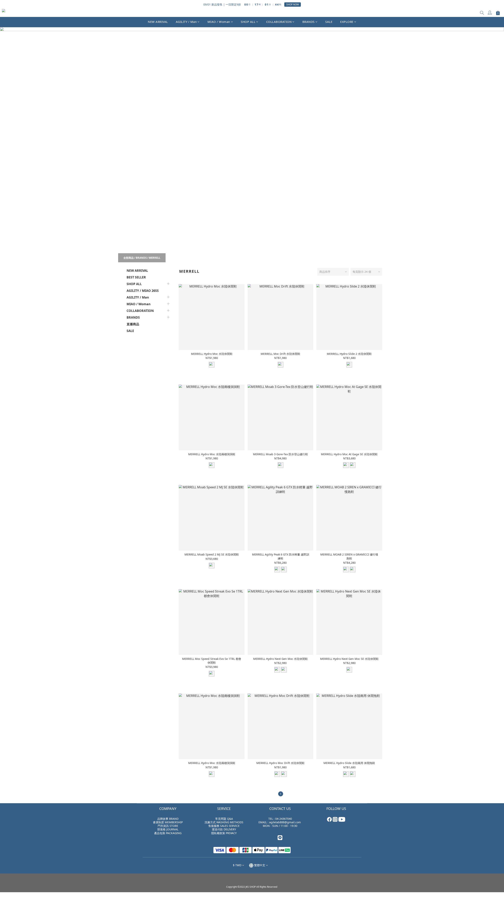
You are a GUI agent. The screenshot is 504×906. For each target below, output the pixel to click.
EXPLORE (346, 22)
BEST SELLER (136, 277)
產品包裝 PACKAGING (168, 833)
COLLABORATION (279, 22)
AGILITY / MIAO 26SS (143, 290)
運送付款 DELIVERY (224, 829)
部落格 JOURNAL (167, 829)
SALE (328, 22)
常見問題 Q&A (224, 819)
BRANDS (308, 22)
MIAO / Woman (219, 22)
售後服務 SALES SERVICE (224, 826)
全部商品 (128, 258)
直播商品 (133, 324)
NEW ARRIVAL (158, 22)
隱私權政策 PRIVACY (224, 833)
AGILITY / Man (186, 22)
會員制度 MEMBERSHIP (168, 822)
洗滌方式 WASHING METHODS (224, 822)
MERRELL (154, 258)
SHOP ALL (248, 22)
